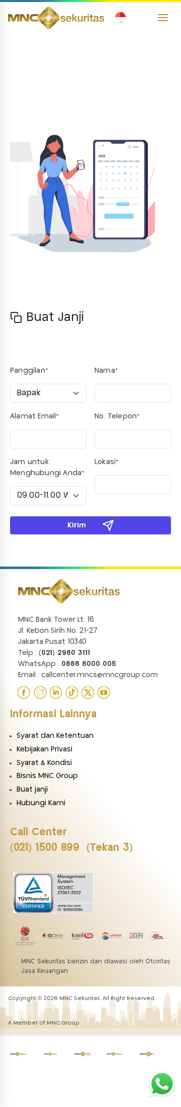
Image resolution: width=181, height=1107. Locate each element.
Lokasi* (107, 462)
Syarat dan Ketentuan (55, 735)
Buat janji (32, 789)
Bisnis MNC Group (47, 776)
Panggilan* (29, 370)
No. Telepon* (117, 416)
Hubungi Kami (41, 803)
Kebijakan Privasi (44, 749)
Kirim (76, 525)
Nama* (106, 370)
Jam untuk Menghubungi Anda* (47, 468)
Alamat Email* (34, 416)
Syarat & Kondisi (44, 762)
